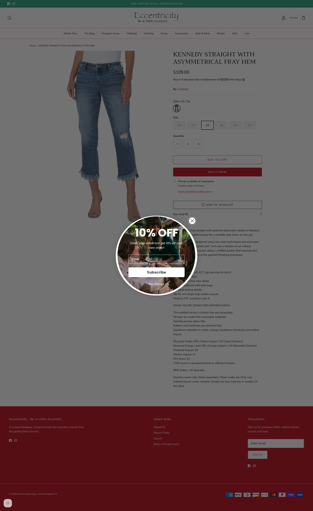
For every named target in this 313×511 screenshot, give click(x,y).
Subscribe (156, 272)
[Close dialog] (192, 220)
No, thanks (156, 284)
